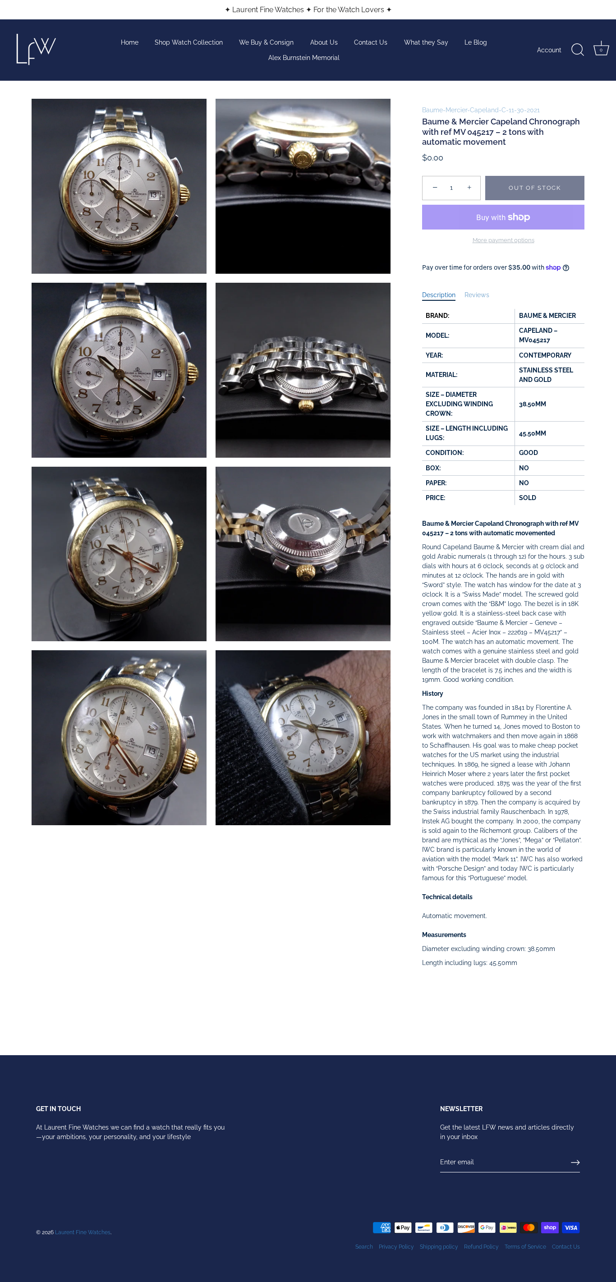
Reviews (476, 295)
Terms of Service (525, 1247)
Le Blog (475, 42)
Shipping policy (439, 1247)
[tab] (443, 295)
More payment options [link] (503, 240)
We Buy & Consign (266, 42)
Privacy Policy (396, 1247)
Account (549, 50)
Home (129, 42)
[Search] (578, 50)
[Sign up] (575, 1162)
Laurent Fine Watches (82, 1232)
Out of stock (535, 187)
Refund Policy (481, 1247)
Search (364, 1247)
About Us (324, 42)
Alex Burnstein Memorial (304, 57)
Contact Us (370, 42)
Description (438, 295)
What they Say (426, 42)
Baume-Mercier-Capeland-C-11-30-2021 (481, 110)
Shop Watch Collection (189, 42)
